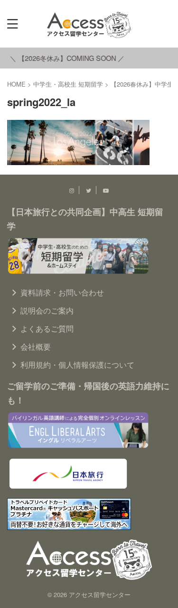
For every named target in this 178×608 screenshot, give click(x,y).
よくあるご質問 (47, 328)
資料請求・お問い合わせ (62, 292)
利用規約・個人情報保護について (77, 364)
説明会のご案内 (47, 310)
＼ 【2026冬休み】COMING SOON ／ (65, 58)
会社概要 (35, 346)
